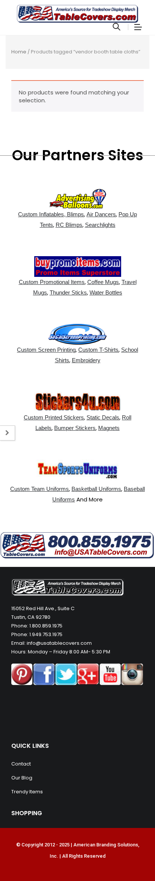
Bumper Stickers (75, 428)
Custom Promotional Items (52, 282)
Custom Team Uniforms (39, 489)
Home (18, 51)
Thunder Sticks (68, 292)
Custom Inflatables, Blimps (51, 214)
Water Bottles (106, 292)
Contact (21, 763)
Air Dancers (101, 214)
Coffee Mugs (103, 282)
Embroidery (86, 360)
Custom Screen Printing (46, 349)
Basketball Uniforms (96, 489)
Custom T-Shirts (98, 349)
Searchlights (100, 225)
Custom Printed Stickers (54, 417)
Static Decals (103, 417)
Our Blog (21, 777)
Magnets (109, 428)
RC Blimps (69, 225)
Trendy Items (27, 791)
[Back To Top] (132, 854)
